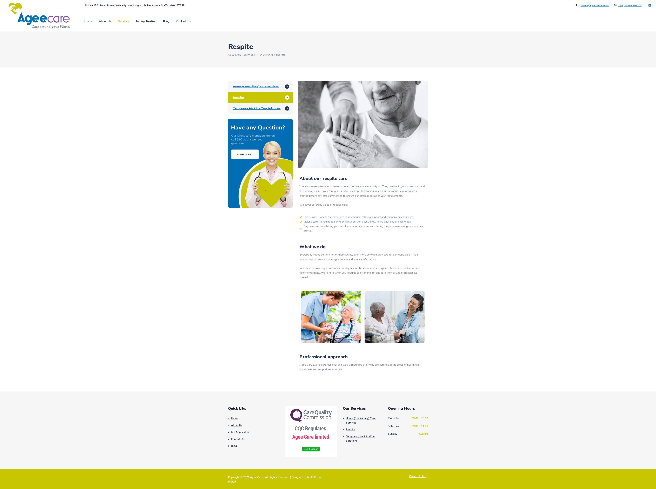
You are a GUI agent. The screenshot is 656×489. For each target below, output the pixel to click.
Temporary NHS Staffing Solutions (257, 108)
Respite (238, 97)
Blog (166, 21)
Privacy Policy (417, 476)
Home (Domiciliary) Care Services (256, 86)
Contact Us (183, 21)
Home (88, 21)
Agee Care (256, 477)
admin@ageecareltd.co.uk (595, 5)
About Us (105, 21)
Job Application (146, 21)
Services (123, 21)
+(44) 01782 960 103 (629, 5)
